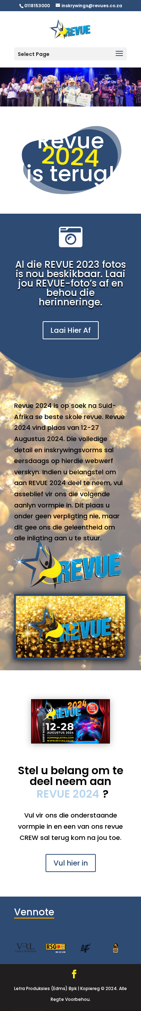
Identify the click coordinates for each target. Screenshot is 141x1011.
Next (128, 948)
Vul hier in (71, 863)
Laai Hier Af (71, 330)
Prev (12, 948)
